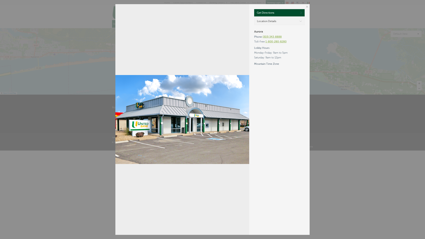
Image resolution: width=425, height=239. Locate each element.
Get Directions (265, 12)
